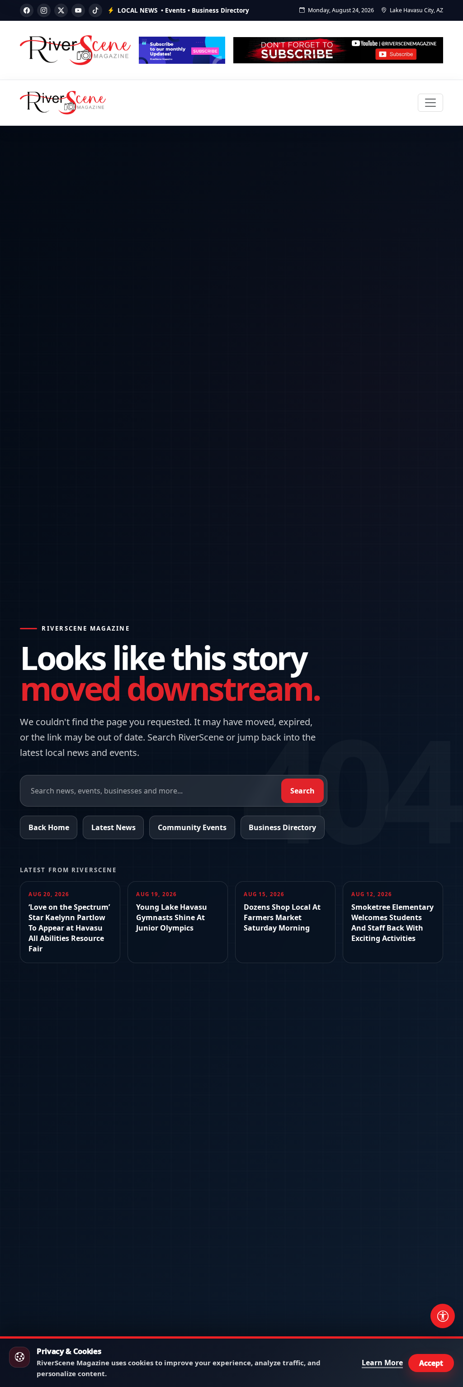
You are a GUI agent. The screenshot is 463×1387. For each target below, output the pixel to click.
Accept (431, 1363)
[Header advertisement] (182, 50)
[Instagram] (44, 10)
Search (302, 791)
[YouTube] (78, 10)
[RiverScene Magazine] (63, 102)
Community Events (192, 827)
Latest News (113, 827)
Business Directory (282, 827)
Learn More (382, 1363)
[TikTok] (95, 10)
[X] (61, 10)
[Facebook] (26, 10)
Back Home (48, 827)
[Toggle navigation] (430, 103)
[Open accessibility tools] (442, 1316)
